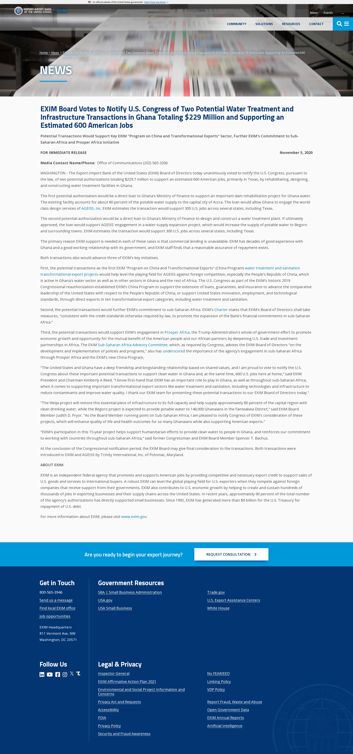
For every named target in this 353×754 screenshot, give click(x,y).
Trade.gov (216, 592)
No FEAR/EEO (218, 673)
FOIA (102, 717)
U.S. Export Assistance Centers (233, 600)
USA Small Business (115, 608)
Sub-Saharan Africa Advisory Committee (132, 344)
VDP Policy (216, 689)
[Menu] (343, 24)
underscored (174, 351)
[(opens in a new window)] (42, 675)
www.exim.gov (134, 516)
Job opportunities (55, 616)
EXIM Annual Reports (225, 717)
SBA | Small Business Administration (130, 592)
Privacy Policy (109, 725)
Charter (221, 309)
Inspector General (113, 673)
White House (218, 608)
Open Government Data (228, 709)
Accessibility (108, 709)
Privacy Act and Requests (119, 701)
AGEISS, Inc (91, 208)
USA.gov (105, 600)
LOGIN (61, 10)
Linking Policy (219, 681)
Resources (291, 24)
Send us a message (56, 600)
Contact (316, 24)
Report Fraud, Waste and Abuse (234, 701)
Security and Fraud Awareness (124, 733)
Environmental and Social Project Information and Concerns (141, 691)
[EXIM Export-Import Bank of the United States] (34, 10)
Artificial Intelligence (224, 725)
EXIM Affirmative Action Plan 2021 (127, 681)
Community (236, 24)
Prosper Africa (177, 332)
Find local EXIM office (57, 608)
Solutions (264, 24)
